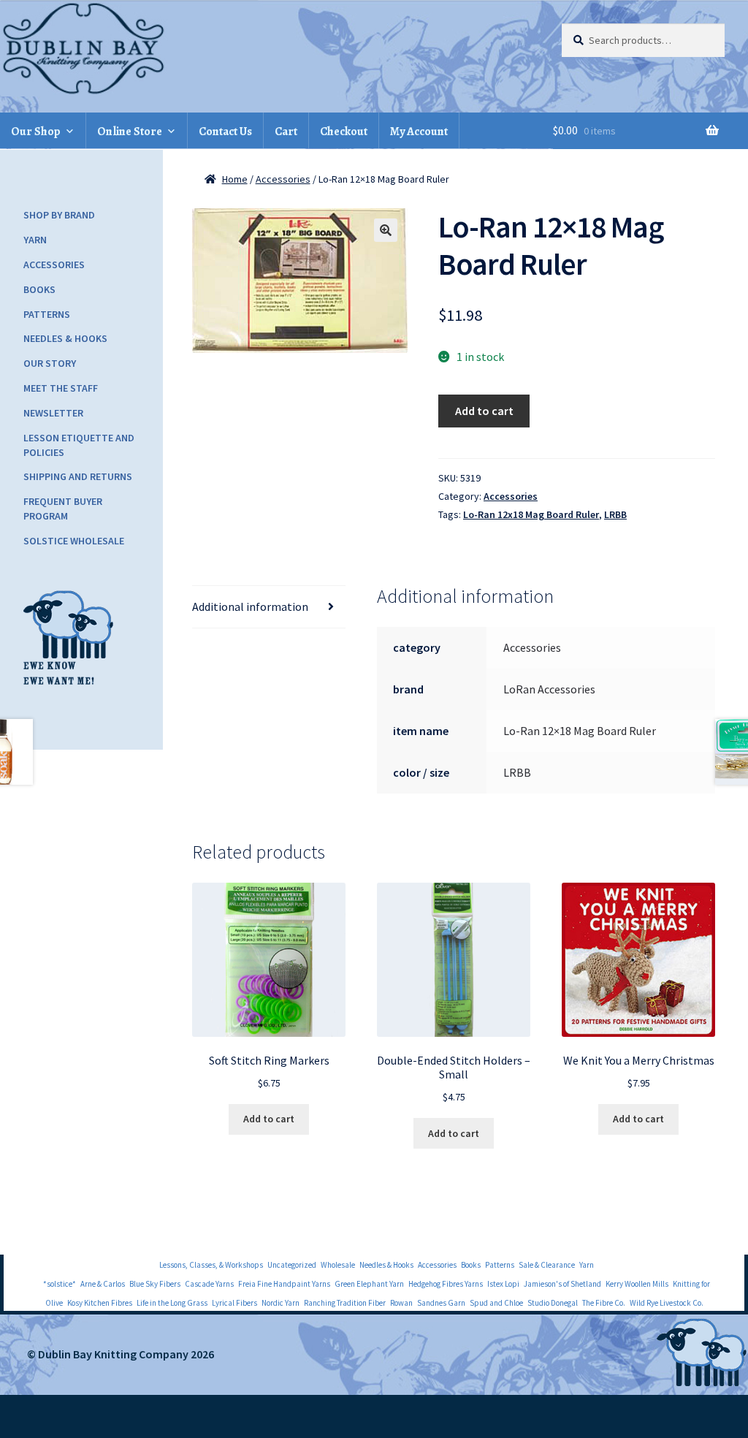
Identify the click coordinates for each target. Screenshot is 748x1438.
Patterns (46, 314)
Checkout (343, 131)
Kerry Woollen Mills (637, 1284)
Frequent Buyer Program (62, 508)
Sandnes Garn (441, 1303)
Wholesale (338, 1265)
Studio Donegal (552, 1303)
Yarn (35, 239)
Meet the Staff (60, 388)
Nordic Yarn (280, 1303)
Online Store (129, 131)
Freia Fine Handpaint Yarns (284, 1284)
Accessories (283, 179)
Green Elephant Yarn (369, 1284)
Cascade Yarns (209, 1284)
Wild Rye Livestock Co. (666, 1303)
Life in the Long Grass (172, 1303)
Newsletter (53, 412)
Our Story (49, 363)
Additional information (250, 606)
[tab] (269, 607)
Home (235, 179)
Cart (286, 131)
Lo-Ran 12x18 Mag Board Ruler (531, 514)
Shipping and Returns (77, 476)
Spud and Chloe (496, 1303)
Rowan (401, 1303)
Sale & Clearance (547, 1265)
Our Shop (36, 131)
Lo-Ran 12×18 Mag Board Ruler (579, 730)
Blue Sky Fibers (154, 1284)
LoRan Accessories (549, 689)
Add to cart (484, 410)
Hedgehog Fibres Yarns (445, 1284)
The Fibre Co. (603, 1303)
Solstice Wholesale (73, 540)
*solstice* (59, 1284)
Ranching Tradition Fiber (345, 1303)
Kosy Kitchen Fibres (99, 1303)
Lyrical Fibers (234, 1303)
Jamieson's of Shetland (562, 1284)
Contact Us (225, 131)
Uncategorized (291, 1265)
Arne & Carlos (102, 1284)
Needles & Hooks (65, 338)
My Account (419, 131)
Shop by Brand (59, 214)
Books (39, 289)
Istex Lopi (503, 1284)
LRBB (615, 514)
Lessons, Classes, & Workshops (211, 1265)
